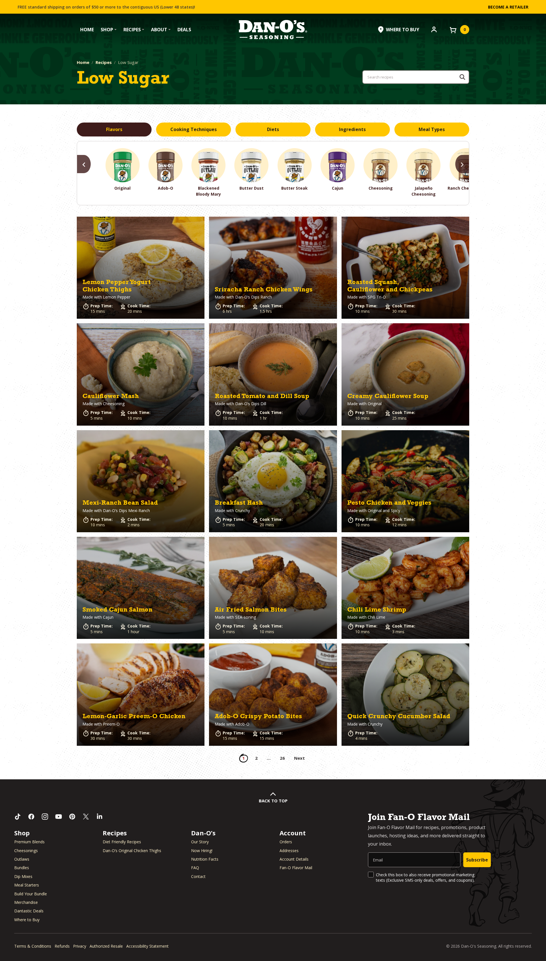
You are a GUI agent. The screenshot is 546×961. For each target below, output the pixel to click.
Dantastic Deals (29, 911)
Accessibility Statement (147, 946)
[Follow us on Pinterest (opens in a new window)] (72, 816)
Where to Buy (27, 919)
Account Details (294, 859)
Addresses (289, 850)
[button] (140, 268)
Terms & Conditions (32, 946)
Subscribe (477, 860)
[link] (140, 268)
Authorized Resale (106, 946)
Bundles (21, 867)
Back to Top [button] (273, 800)
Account (293, 833)
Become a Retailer (508, 7)
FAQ (195, 867)
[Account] (434, 29)
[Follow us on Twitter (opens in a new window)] (85, 816)
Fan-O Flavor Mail (296, 867)
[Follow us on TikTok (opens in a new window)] (17, 816)
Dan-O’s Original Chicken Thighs (132, 850)
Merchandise (26, 902)
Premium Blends (29, 841)
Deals (184, 29)
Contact (198, 876)
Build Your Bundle (30, 893)
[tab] (114, 130)
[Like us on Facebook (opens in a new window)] (31, 816)
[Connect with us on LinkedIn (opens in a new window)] (99, 816)
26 (282, 758)
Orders (286, 841)
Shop (107, 29)
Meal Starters (26, 885)
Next (299, 758)
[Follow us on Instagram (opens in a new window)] (45, 816)
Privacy (79, 946)
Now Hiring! (201, 850)
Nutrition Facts (204, 859)
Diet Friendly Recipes (122, 841)
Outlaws (21, 859)
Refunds (62, 946)
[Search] (462, 77)
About (159, 29)
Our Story (200, 841)
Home (87, 29)
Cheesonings (26, 850)
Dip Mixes (23, 876)
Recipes (132, 29)
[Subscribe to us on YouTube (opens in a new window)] (58, 816)
